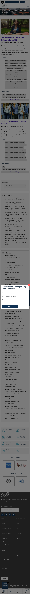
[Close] (29, 285)
